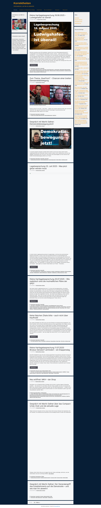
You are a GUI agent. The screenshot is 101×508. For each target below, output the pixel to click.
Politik (50, 370)
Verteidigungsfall (64, 159)
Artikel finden (39, 9)
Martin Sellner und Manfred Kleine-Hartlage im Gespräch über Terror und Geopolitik (81, 122)
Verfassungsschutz (60, 272)
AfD (31, 69)
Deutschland (37, 68)
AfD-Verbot (33, 305)
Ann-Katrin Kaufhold (34, 341)
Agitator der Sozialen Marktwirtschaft (37, 115)
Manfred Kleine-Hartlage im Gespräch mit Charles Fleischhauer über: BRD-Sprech (81, 111)
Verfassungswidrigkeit (60, 70)
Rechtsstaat (47, 70)
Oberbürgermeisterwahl (40, 70)
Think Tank (63, 341)
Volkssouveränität (36, 71)
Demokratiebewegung (48, 115)
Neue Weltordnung (58, 396)
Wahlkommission (43, 71)
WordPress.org (78, 23)
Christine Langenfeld (43, 306)
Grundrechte (48, 271)
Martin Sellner (58, 159)
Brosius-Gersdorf (60, 305)
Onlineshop (64, 396)
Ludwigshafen (56, 69)
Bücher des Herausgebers (35, 392)
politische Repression (43, 272)
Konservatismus (38, 476)
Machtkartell (62, 69)
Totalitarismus (54, 272)
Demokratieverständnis (51, 306)
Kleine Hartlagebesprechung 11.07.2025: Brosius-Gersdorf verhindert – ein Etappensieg (50, 348)
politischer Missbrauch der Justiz (53, 307)
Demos (39, 341)
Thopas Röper (56, 373)
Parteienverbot (36, 272)
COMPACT (64, 371)
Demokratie (33, 68)
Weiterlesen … (34, 65)
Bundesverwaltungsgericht (57, 371)
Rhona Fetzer (62, 307)
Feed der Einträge (78, 19)
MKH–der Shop (52, 396)
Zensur (65, 272)
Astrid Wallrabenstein (52, 305)
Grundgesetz (58, 306)
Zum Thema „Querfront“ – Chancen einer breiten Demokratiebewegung (80, 38)
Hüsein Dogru (38, 373)
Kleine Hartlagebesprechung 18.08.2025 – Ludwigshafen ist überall (48, 16)
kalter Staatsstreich (50, 69)
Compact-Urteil (53, 477)
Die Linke (37, 370)
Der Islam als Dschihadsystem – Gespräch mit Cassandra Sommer (81, 102)
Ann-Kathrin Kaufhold (44, 305)
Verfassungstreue (53, 70)
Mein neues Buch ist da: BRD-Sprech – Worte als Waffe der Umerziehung (81, 117)
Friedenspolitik (43, 271)
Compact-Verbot (60, 477)
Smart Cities (58, 341)
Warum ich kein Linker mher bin (35, 397)
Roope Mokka (53, 341)
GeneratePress (57, 506)
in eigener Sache (43, 392)
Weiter (38, 502)
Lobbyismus (48, 341)
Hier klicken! (51, 473)
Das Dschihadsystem (56, 393)
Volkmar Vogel (67, 341)
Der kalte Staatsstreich (64, 393)
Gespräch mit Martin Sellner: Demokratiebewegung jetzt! (42, 123)
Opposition (47, 158)
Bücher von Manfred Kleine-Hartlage (45, 393)
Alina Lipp (32, 371)
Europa (40, 370)
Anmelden (77, 17)
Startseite (15, 9)
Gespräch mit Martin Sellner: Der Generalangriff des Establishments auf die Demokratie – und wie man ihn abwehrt (50, 486)
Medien (42, 476)
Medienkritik (62, 271)
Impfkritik (52, 271)
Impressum (57, 9)
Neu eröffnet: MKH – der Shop (43, 379)
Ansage (32, 393)
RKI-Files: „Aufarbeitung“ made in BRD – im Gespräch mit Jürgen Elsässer (82, 92)
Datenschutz (65, 9)
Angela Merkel (37, 305)
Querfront (54, 115)
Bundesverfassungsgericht (37, 69)
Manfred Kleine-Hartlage (44, 396)
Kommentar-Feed (78, 21)
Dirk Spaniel (43, 341)
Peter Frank (45, 307)
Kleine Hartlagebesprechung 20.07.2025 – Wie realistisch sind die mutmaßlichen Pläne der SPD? (50, 281)
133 (35, 502)
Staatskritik (49, 272)
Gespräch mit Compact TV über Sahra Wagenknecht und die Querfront (81, 107)
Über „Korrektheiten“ (48, 9)
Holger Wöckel (63, 306)
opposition (32, 272)
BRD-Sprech (36, 393)
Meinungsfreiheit (67, 69)
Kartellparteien (57, 271)
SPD (65, 307)
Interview (41, 496)
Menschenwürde (33, 70)
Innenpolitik (42, 68)
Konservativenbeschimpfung (35, 396)
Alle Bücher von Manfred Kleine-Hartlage (27, 9)
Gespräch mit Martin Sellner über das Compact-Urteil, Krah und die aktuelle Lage (50, 405)
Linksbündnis (35, 307)
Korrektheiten (22, 3)
